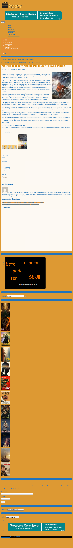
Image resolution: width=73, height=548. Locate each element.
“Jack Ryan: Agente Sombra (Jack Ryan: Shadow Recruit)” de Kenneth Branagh (23, 202)
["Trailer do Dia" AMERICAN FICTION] (5, 432)
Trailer (3, 157)
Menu (3, 22)
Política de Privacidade (13, 36)
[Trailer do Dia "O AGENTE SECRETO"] (5, 404)
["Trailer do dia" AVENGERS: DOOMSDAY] (5, 316)
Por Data (3, 517)
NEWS (9, 25)
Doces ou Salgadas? (5, 537)
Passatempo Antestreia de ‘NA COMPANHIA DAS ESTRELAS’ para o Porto (20, 59)
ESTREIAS (10, 27)
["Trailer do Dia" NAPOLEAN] (5, 475)
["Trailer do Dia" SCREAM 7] (5, 330)
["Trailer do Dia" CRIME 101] (5, 375)
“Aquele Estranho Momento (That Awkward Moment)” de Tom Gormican (20, 204)
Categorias (4, 509)
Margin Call (25, 77)
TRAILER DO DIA (11, 34)
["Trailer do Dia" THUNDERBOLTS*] (5, 418)
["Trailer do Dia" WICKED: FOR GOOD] (5, 346)
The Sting (4, 91)
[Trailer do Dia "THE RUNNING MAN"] (5, 389)
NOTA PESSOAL (11, 32)
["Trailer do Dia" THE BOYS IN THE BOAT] (5, 461)
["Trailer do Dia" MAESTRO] (5, 447)
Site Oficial (5, 155)
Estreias (6, 62)
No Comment (22, 69)
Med (18, 69)
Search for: (4, 296)
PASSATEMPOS (11, 29)
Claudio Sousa (10, 69)
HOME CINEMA (11, 31)
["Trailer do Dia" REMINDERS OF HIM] (5, 361)
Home (2, 62)
